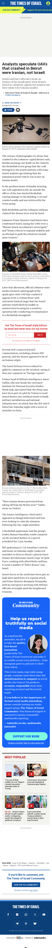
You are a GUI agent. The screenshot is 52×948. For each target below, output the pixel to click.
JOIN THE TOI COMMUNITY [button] (26, 885)
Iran (47, 863)
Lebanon (32, 863)
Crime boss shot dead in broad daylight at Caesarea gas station (37, 782)
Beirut (5, 865)
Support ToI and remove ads (39, 10)
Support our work (26, 736)
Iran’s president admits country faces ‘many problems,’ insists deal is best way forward (36, 816)
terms (37, 341)
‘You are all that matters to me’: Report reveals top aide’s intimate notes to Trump (14, 784)
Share (9, 110)
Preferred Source (12, 95)
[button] (48, 3)
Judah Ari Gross (11, 103)
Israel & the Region (19, 863)
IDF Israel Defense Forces (28, 865)
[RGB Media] (20, 938)
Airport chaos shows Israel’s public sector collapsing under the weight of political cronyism (14, 816)
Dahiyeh (13, 865)
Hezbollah (40, 863)
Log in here (33, 890)
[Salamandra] (40, 938)
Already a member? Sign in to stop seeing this (26, 743)
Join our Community (11, 10)
